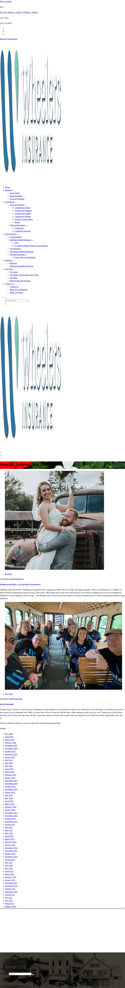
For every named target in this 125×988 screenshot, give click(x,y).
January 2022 (10, 880)
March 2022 (9, 874)
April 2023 (9, 836)
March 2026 (9, 740)
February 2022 (10, 877)
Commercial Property (23, 216)
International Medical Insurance (22, 252)
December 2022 (11, 848)
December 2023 (11, 813)
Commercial (9, 202)
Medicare (8, 260)
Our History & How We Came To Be (24, 275)
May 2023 (9, 833)
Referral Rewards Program (20, 281)
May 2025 (9, 766)
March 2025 (9, 772)
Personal (8, 190)
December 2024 (11, 781)
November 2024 (11, 784)
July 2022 (8, 863)
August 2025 (10, 757)
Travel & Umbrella (17, 199)
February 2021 (10, 906)
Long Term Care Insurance (25, 257)
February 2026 (10, 743)
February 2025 (10, 775)
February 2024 (10, 807)
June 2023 (9, 830)
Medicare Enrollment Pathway (21, 266)
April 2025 (9, 769)
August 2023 (10, 824)
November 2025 (11, 748)
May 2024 (9, 798)
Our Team (9, 269)
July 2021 (8, 898)
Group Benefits (16, 237)
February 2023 (10, 842)
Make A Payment (16, 292)
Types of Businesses (17, 225)
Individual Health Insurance (20, 240)
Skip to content (6, 1)
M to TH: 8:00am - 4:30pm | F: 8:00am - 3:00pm (19, 12)
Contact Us (9, 284)
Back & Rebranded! (7, 704)
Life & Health (10, 234)
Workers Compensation (24, 219)
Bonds (17, 222)
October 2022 (10, 854)
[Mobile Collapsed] (13, 190)
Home (7, 187)
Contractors (19, 228)
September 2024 (11, 789)
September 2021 (11, 892)
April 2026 (9, 737)
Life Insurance (15, 249)
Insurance (8, 574)
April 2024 (9, 801)
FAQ (17, 243)
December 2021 (11, 883)
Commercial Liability (23, 214)
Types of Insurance (17, 205)
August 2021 (10, 895)
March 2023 (9, 839)
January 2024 (10, 810)
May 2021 (9, 901)
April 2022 (9, 871)
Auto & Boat (15, 193)
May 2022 (9, 868)
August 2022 (10, 860)
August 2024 (10, 792)
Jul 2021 (4, 579)
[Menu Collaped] (1, 452)
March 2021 (9, 903)
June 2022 (9, 865)
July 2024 (8, 795)
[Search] (33, 974)
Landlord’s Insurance (23, 231)
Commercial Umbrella (23, 211)
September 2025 (11, 754)
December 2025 (11, 746)
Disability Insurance (17, 254)
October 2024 (10, 786)
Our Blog (13, 278)
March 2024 (9, 804)
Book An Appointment (18, 290)
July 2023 (8, 827)
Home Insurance (16, 196)
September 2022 (11, 857)
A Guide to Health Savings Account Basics (31, 246)
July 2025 (8, 760)
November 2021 (11, 886)
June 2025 (9, 763)
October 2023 (10, 819)
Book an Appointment (8, 39)
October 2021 (10, 889)
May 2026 (9, 734)
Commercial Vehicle (22, 208)
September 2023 (11, 822)
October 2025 (10, 751)
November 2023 (11, 816)
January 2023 (10, 845)
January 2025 (10, 778)
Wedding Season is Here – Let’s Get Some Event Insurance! (20, 584)
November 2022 (11, 851)
